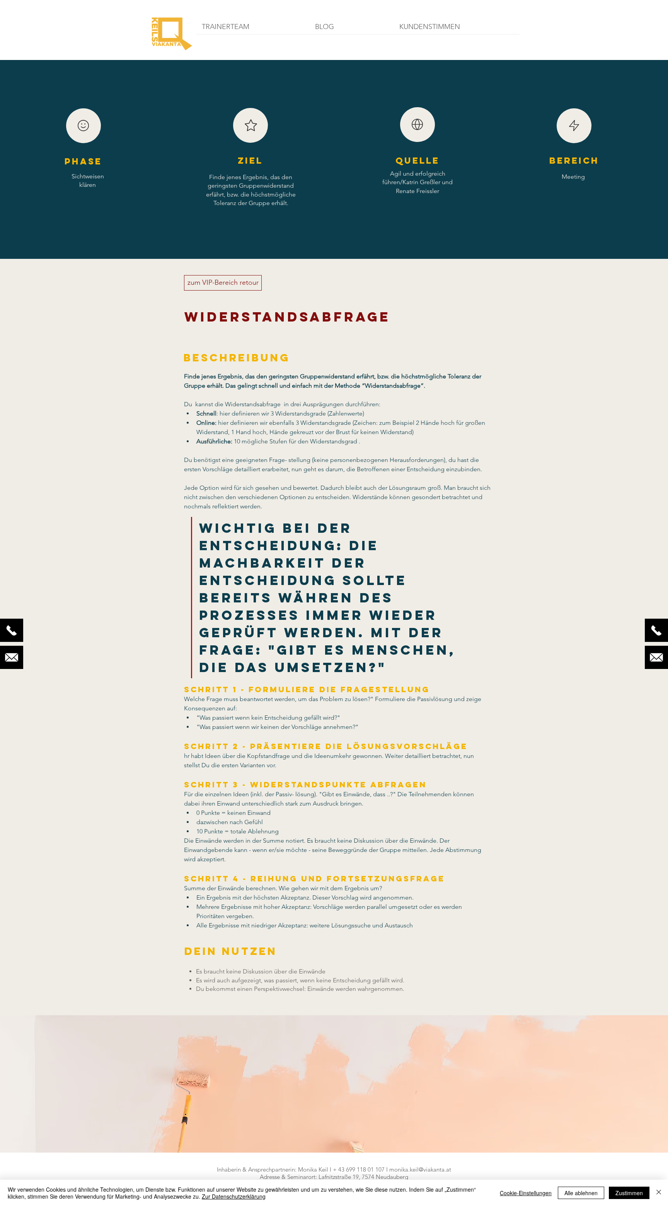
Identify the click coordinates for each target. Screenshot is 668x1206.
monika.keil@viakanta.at (420, 1169)
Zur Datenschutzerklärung (234, 1196)
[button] (252, 29)
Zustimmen (629, 1193)
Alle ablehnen (581, 1193)
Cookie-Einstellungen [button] (526, 1193)
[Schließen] (658, 1193)
